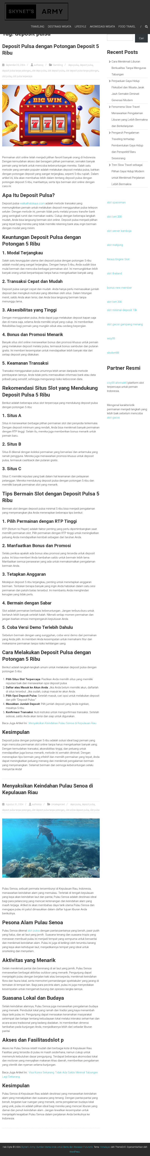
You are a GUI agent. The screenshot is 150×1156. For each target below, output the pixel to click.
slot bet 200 (114, 216)
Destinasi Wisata (59, 26)
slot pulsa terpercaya (22, 76)
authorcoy (39, 65)
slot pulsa (7, 76)
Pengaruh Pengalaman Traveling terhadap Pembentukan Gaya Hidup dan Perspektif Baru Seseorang (127, 145)
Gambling (58, 65)
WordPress (75, 1152)
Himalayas (105, 1147)
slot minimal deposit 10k (122, 310)
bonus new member (119, 287)
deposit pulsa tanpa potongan (16, 70)
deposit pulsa (86, 65)
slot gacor (113, 417)
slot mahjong (115, 245)
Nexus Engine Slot (118, 259)
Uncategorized (58, 804)
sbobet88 (113, 352)
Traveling (37, 26)
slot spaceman (116, 202)
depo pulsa (73, 65)
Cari (141, 38)
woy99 (111, 338)
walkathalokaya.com (32, 203)
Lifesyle (80, 26)
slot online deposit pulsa (77, 810)
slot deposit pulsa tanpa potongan (82, 70)
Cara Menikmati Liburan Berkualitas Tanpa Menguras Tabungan (129, 68)
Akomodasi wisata (102, 26)
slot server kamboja (119, 231)
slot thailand (114, 273)
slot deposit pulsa (56, 70)
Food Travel (127, 26)
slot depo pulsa (39, 70)
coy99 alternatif (116, 382)
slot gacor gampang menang (125, 324)
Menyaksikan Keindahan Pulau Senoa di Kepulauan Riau (62, 723)
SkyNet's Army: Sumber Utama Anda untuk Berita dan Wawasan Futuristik (57, 1147)
